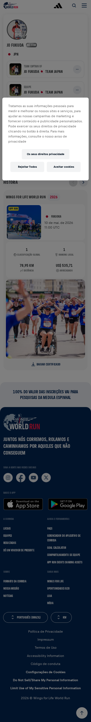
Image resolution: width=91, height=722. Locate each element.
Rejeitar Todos (27, 166)
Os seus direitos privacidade (45, 154)
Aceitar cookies (64, 166)
